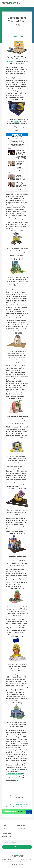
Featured (16, 804)
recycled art (23, 804)
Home (4, 825)
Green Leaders (21, 829)
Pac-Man (16, 121)
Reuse (25, 806)
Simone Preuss (20, 796)
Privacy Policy (6, 833)
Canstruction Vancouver (14, 774)
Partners (5, 829)
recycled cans (10, 806)
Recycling (19, 806)
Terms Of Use (6, 837)
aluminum (9, 804)
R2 (8, 351)
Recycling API (21, 825)
